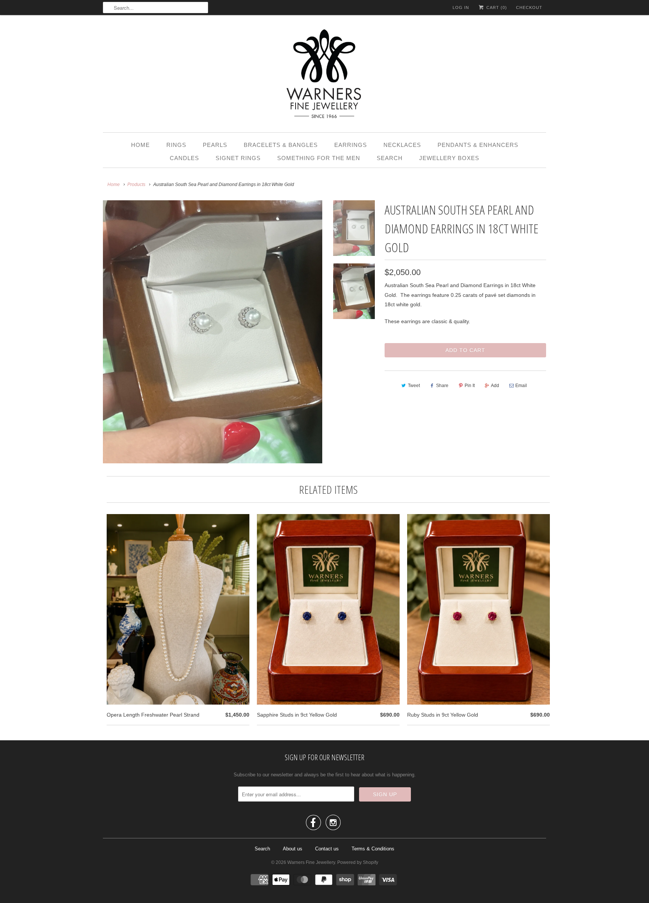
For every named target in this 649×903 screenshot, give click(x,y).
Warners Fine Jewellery (311, 862)
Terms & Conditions (373, 849)
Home (140, 145)
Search (390, 158)
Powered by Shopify (357, 862)
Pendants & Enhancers (478, 145)
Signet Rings (238, 158)
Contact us (327, 849)
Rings (176, 145)
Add (495, 385)
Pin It (470, 385)
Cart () (496, 7)
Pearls (215, 145)
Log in (461, 7)
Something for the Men (318, 158)
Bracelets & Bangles (281, 145)
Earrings (350, 145)
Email (521, 385)
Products (136, 184)
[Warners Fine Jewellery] (324, 75)
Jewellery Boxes (449, 158)
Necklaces (402, 145)
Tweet (414, 385)
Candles (184, 158)
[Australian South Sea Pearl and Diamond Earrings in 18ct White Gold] (212, 331)
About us (292, 849)
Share (442, 385)
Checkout (529, 7)
